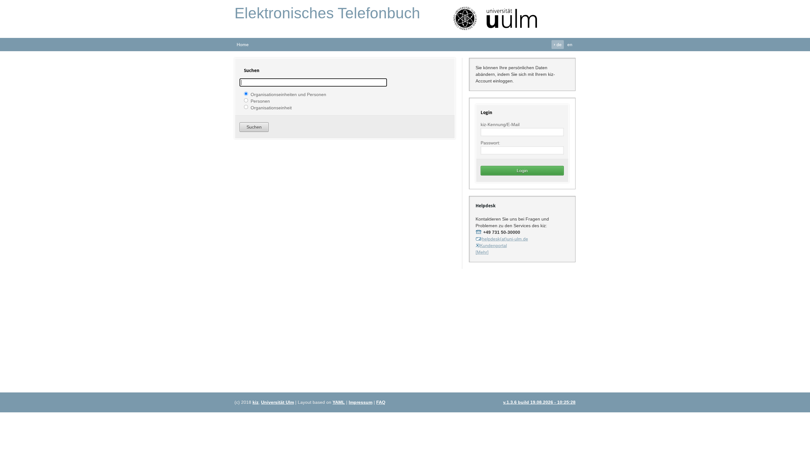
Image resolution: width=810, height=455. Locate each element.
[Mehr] (482, 252)
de (558, 44)
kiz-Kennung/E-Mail (500, 124)
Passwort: (490, 142)
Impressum (360, 402)
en (569, 44)
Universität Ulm (277, 402)
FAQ (380, 402)
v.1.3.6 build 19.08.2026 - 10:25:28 (539, 402)
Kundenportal (493, 245)
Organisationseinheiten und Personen (288, 94)
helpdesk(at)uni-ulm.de (505, 238)
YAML (339, 402)
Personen (260, 100)
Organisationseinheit (271, 107)
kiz (255, 402)
